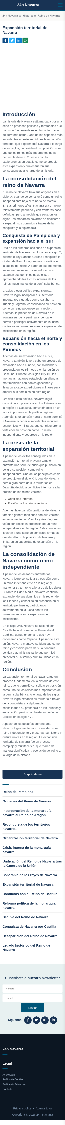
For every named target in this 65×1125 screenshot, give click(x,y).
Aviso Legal (8, 1074)
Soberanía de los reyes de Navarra (29, 875)
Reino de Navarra (49, 15)
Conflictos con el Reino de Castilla (30, 894)
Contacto (7, 1089)
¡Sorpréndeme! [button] (32, 774)
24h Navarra (28, 5)
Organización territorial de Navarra (30, 838)
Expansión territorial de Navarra (27, 884)
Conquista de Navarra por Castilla (29, 926)
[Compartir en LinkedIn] (19, 40)
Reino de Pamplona (17, 792)
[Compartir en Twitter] (12, 40)
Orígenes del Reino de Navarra (26, 801)
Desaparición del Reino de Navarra (30, 936)
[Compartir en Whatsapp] (25, 40)
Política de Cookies (13, 1079)
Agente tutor (44, 1108)
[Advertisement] (32, 78)
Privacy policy (22, 1108)
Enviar (32, 1007)
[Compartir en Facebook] (5, 40)
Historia (28, 15)
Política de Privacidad (14, 1084)
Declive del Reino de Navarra (25, 917)
